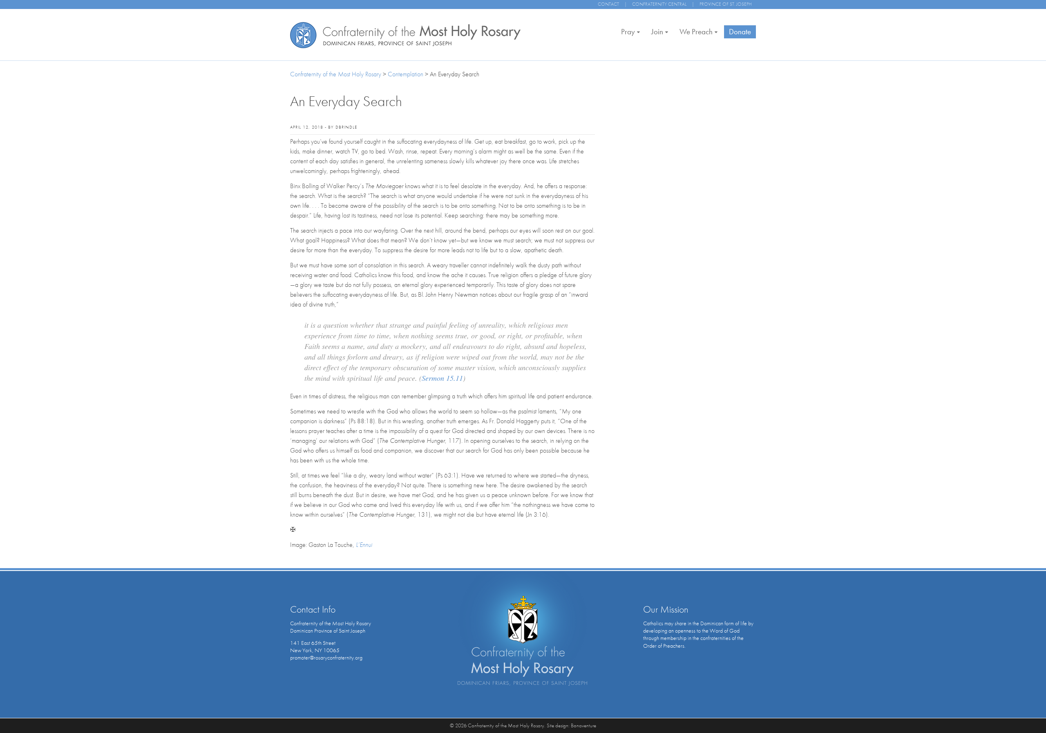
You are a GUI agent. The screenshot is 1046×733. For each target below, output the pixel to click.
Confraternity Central (659, 4)
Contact (608, 4)
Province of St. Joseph (726, 4)
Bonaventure (583, 725)
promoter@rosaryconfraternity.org (326, 657)
